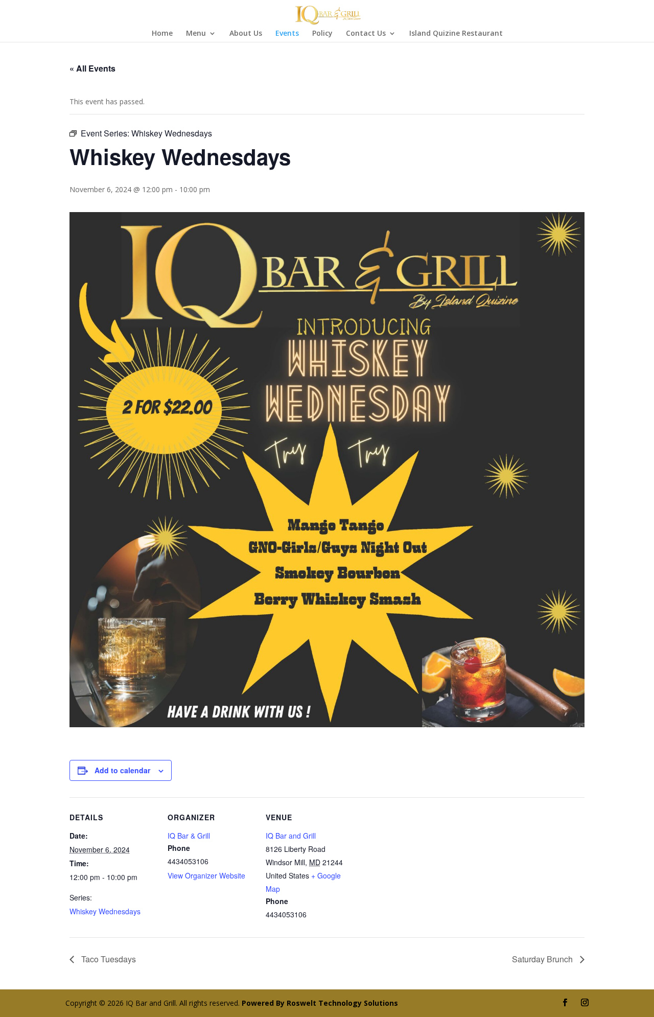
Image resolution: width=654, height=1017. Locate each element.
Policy (322, 34)
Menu (196, 34)
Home (162, 34)
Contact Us (366, 34)
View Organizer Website (206, 875)
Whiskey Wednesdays (105, 911)
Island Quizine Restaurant (456, 34)
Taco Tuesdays (107, 959)
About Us (245, 34)
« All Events (92, 68)
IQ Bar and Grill (291, 835)
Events (287, 34)
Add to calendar (122, 770)
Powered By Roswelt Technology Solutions (320, 1003)
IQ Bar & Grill (189, 835)
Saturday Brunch (543, 959)
